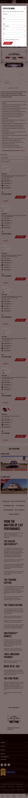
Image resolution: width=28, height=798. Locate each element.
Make (4, 24)
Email (4, 18)
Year (4, 33)
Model (4, 28)
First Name (5, 13)
